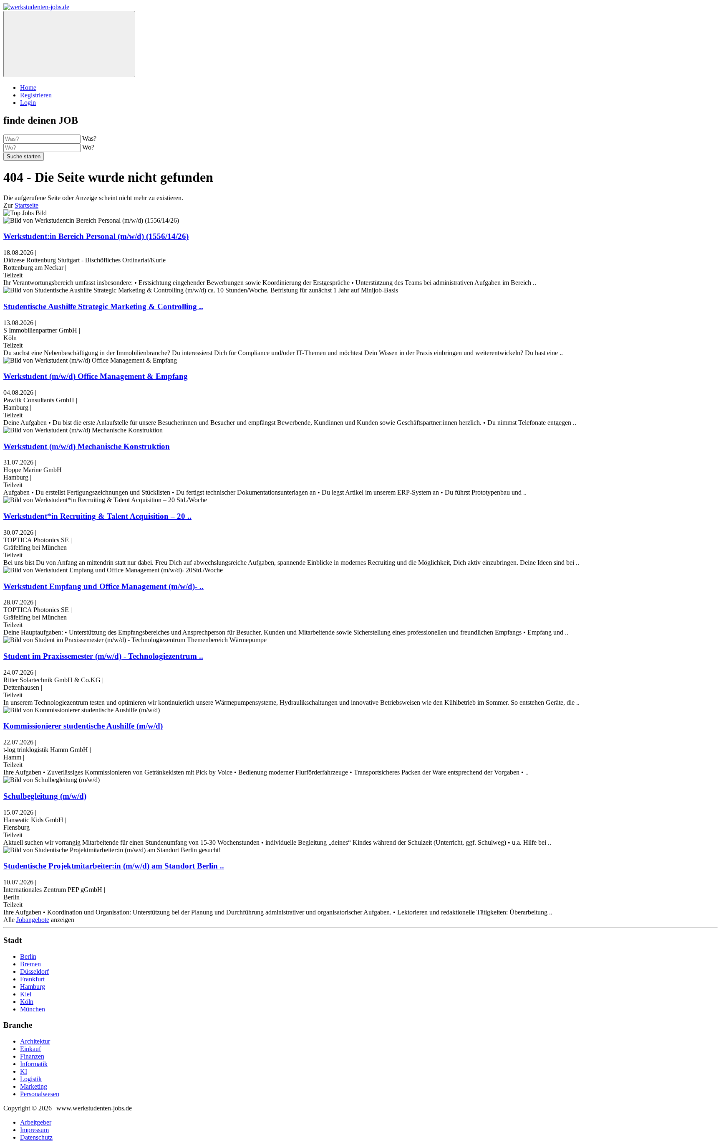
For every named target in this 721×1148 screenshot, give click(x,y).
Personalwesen (39, 1093)
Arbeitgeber (35, 1122)
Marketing (33, 1086)
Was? (89, 138)
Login (28, 102)
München (32, 1009)
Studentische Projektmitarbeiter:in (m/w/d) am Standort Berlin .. (113, 865)
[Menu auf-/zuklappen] (69, 44)
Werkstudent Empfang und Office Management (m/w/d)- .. (103, 586)
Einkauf (30, 1048)
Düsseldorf (34, 971)
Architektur (35, 1041)
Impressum (34, 1129)
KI (23, 1071)
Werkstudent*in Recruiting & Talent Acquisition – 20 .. (97, 516)
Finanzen (32, 1056)
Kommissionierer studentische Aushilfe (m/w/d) (83, 725)
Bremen (30, 964)
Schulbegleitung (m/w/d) (44, 796)
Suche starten (23, 156)
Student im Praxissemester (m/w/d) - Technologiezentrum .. (103, 656)
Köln (26, 1001)
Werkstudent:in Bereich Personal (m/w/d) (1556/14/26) (96, 236)
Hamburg (32, 986)
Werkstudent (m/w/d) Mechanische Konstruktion (86, 446)
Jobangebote (32, 919)
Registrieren (36, 95)
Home (28, 87)
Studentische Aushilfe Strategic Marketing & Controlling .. (103, 306)
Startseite (26, 205)
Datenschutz (36, 1137)
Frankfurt (32, 979)
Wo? (88, 147)
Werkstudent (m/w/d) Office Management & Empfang (95, 376)
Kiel (25, 994)
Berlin (28, 956)
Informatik (34, 1063)
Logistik (31, 1078)
